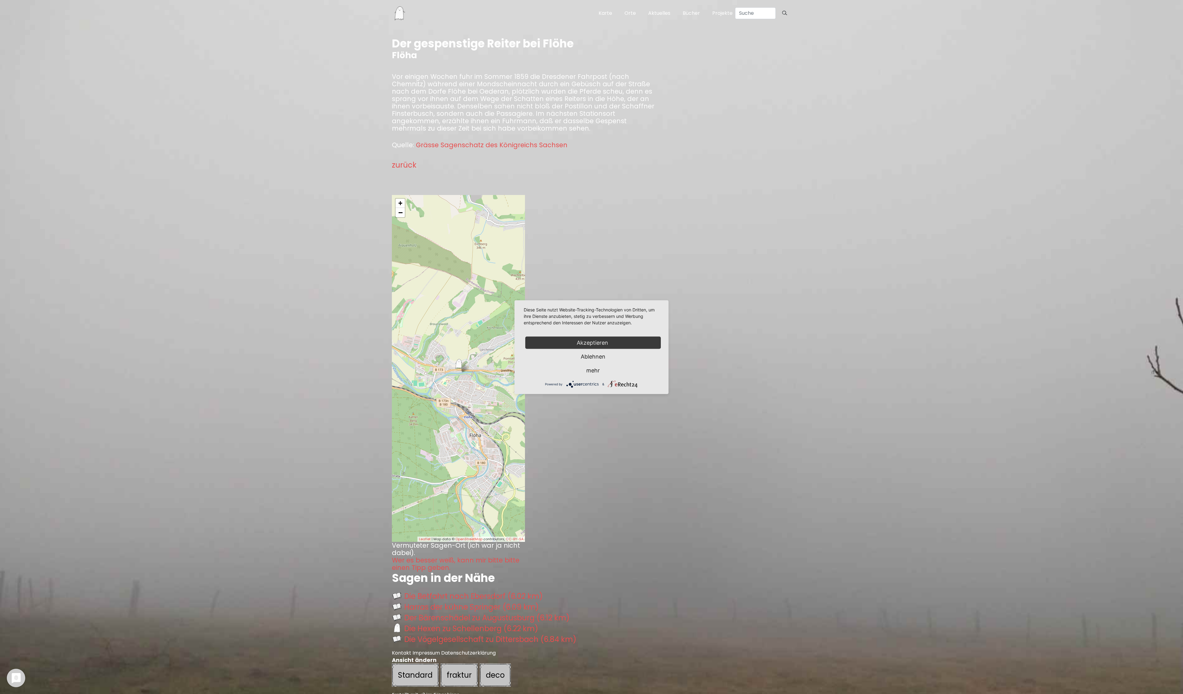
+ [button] (400, 203)
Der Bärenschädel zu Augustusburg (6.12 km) (487, 618)
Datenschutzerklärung (468, 652)
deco (495, 675)
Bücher (691, 13)
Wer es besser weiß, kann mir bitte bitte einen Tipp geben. (455, 564)
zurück (404, 165)
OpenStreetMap (468, 539)
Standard (415, 675)
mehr (593, 370)
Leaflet (425, 539)
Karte (605, 13)
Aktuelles (659, 13)
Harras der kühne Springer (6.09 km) (471, 607)
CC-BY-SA (514, 539)
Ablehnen (593, 356)
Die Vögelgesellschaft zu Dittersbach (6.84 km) (490, 639)
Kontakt (401, 652)
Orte (630, 13)
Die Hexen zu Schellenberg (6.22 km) (471, 628)
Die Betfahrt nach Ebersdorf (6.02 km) (473, 596)
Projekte (722, 13)
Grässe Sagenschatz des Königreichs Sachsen (491, 145)
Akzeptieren (593, 342)
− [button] (400, 212)
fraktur (459, 675)
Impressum (426, 652)
